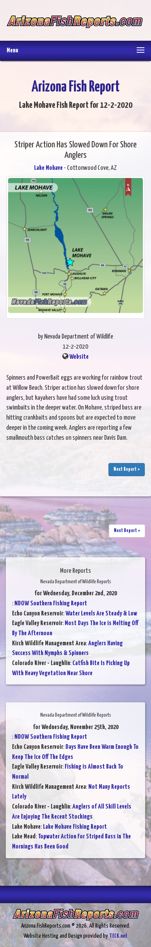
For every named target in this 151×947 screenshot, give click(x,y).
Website (79, 357)
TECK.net (118, 936)
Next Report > (126, 469)
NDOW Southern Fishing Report (50, 603)
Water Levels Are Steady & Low (101, 613)
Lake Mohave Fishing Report (75, 827)
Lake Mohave (48, 168)
